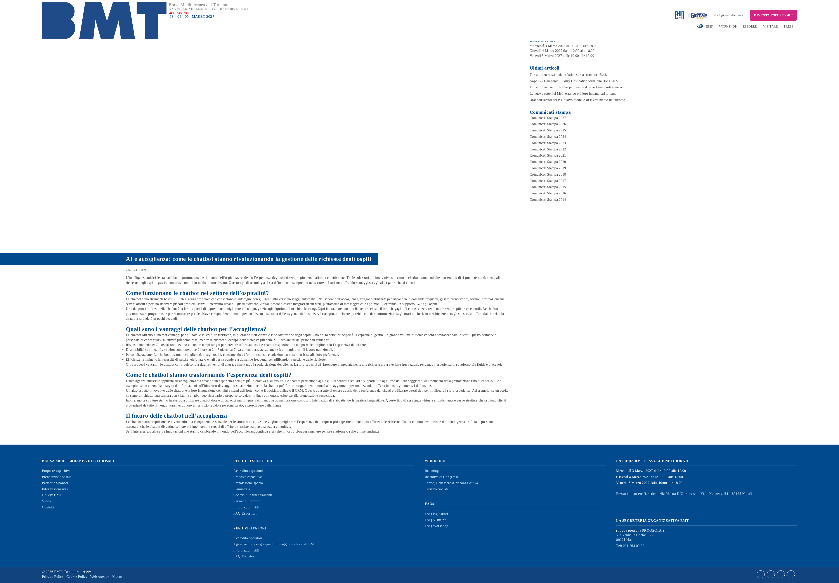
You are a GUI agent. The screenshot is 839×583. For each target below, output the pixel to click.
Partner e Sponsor (55, 483)
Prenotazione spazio (57, 477)
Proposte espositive (56, 471)
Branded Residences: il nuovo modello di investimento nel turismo (577, 100)
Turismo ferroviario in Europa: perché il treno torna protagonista (576, 87)
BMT (709, 26)
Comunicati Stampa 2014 (548, 199)
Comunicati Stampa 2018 (548, 174)
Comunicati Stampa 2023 (548, 143)
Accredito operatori (247, 538)
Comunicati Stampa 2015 (548, 187)
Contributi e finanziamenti (252, 495)
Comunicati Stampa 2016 (548, 193)
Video (46, 501)
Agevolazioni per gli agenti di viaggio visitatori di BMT (274, 544)
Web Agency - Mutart (106, 576)
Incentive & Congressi (441, 477)
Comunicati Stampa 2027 (548, 118)
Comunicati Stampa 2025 (548, 130)
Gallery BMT (52, 495)
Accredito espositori (248, 471)
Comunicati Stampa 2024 (548, 136)
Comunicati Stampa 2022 (548, 149)
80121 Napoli (634, 537)
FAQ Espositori (245, 513)
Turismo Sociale (437, 489)
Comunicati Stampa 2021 (548, 155)
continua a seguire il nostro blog (279, 431)
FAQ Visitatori (244, 556)
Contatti (48, 507)
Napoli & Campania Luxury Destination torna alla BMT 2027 (574, 81)
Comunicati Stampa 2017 (548, 181)
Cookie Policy (77, 576)
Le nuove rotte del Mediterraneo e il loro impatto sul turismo (573, 93)
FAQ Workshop (436, 526)
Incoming (432, 471)
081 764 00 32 (634, 546)
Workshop (728, 26)
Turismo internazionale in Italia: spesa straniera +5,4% (569, 75)
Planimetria (241, 489)
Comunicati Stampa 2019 (548, 168)
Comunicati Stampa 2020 (548, 162)
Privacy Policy (53, 576)
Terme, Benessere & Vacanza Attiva (451, 483)
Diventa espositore (773, 15)
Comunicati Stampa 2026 (548, 124)
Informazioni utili (55, 489)
